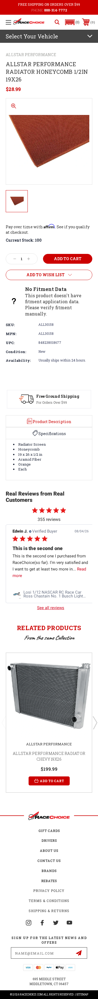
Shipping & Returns (49, 911)
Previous (3, 722)
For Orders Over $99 (51, 402)
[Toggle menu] (8, 22)
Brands (49, 871)
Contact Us (49, 860)
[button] (72, 22)
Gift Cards (49, 830)
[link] (51, 594)
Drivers (49, 840)
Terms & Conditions (49, 900)
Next (94, 722)
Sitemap (82, 994)
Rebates (49, 881)
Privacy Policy (49, 890)
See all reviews (50, 607)
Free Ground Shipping (57, 396)
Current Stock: (24, 240)
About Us (49, 850)
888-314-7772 (55, 10)
